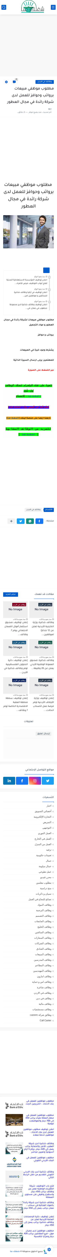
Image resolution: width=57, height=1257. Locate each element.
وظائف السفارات (42, 937)
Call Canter (45, 1020)
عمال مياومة (45, 866)
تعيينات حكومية (43, 855)
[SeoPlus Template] (45, 1252)
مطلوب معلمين (43, 882)
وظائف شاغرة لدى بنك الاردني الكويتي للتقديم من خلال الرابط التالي (38, 1175)
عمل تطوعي (45, 871)
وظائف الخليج (44, 926)
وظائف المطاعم (43, 965)
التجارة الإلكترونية (42, 816)
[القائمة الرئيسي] (53, 7)
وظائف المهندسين (42, 970)
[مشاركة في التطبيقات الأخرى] (11, 521)
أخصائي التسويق (43, 811)
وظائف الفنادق (43, 948)
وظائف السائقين (43, 932)
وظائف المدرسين (42, 959)
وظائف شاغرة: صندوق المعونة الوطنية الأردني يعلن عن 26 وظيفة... (42, 664)
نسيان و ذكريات (43, 893)
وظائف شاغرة (44, 987)
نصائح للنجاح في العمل (39, 899)
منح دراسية (45, 888)
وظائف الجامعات (43, 921)
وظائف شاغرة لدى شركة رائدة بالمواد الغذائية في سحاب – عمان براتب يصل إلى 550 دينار (38, 1205)
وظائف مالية (45, 1004)
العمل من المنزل (43, 844)
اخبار (49, 805)
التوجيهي (46, 827)
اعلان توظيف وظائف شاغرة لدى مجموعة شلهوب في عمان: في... (28, 306)
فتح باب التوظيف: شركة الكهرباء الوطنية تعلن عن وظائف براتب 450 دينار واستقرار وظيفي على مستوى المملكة (39, 1192)
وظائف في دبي (43, 998)
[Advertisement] (28, 46)
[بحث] (3, 7)
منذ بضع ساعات (45, 619)
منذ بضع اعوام (39, 276)
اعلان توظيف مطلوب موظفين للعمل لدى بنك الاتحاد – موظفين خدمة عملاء (38, 1132)
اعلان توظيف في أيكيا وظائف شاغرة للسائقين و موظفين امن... (30, 294)
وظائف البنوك (44, 904)
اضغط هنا (13, 418)
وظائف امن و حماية (41, 981)
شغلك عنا (15, 1252)
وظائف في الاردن (45, 82)
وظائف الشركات (43, 943)
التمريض (47, 822)
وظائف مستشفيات (41, 1009)
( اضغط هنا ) (34, 396)
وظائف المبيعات (43, 954)
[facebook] (22, 781)
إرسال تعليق (43, 734)
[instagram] (35, 781)
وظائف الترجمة (43, 910)
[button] (39, 521)
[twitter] (48, 781)
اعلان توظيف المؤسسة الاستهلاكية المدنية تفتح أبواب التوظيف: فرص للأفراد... (26, 282)
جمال (48, 860)
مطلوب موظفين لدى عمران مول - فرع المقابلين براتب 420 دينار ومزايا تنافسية (39, 1234)
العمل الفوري (44, 833)
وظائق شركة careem (40, 1015)
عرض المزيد (11, 594)
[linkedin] (9, 781)
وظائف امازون (44, 976)
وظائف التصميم (43, 915)
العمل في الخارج (43, 838)
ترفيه (48, 849)
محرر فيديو (45, 877)
